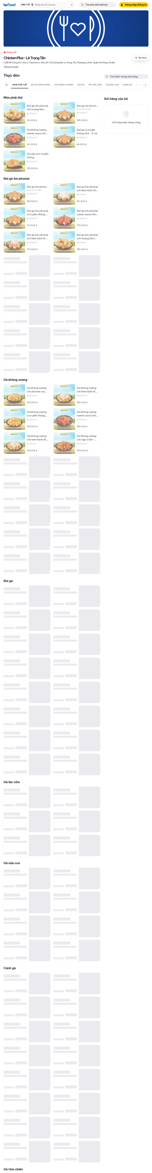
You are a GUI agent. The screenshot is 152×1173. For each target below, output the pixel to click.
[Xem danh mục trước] (140, 84)
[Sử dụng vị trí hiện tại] (71, 5)
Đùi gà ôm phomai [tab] (40, 85)
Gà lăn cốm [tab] (95, 85)
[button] (47, 5)
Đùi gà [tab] (80, 85)
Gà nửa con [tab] (112, 85)
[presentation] (73, 84)
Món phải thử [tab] (19, 85)
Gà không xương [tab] (63, 85)
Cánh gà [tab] (127, 85)
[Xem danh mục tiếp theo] (145, 84)
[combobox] (52, 4)
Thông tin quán (11, 66)
